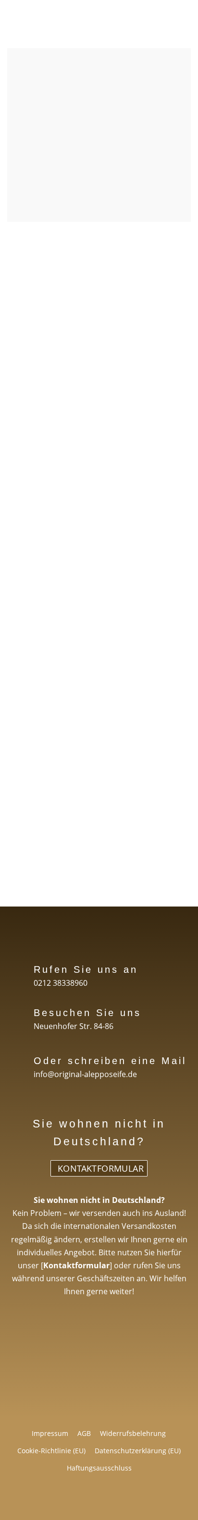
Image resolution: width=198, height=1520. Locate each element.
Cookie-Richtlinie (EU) (51, 1450)
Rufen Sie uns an (86, 969)
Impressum (50, 1433)
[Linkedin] (112, 1500)
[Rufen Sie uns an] (18, 963)
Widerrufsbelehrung (133, 1433)
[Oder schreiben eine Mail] (18, 1054)
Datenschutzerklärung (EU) (138, 1450)
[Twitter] (86, 1500)
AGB (84, 1433)
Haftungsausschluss (99, 1467)
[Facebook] (60, 1500)
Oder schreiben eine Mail (110, 1060)
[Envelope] (139, 1500)
